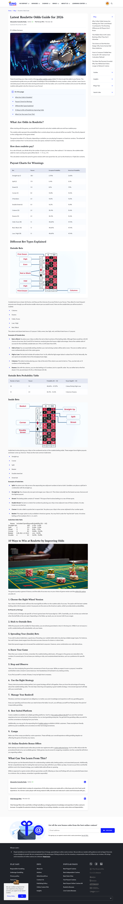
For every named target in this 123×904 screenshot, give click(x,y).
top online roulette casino (44, 79)
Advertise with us (42, 876)
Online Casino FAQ (43, 887)
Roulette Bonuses (68, 887)
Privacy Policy (11, 896)
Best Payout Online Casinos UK (73, 883)
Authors (39, 872)
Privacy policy (14, 876)
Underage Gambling (16, 872)
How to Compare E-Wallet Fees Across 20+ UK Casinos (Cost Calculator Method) (101, 55)
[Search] (111, 3)
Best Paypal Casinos (69, 869)
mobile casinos (43, 723)
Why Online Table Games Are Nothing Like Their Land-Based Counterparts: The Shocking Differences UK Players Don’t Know (101, 25)
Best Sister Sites (68, 876)
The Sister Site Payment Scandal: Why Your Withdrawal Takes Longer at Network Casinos (102, 63)
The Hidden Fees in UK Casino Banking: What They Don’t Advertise (101, 37)
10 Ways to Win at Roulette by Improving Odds (29, 110)
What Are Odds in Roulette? (23, 97)
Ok (22, 896)
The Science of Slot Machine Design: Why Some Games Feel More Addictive (101, 46)
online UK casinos (80, 591)
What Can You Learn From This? (25, 114)
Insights (39, 891)
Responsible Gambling (17, 869)
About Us (39, 869)
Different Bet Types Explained (24, 106)
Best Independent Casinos (71, 872)
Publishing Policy (42, 883)
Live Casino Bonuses (69, 891)
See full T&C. (85, 835)
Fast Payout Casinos (69, 880)
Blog (15, 10)
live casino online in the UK (60, 715)
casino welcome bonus (61, 748)
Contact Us (40, 880)
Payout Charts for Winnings (23, 101)
